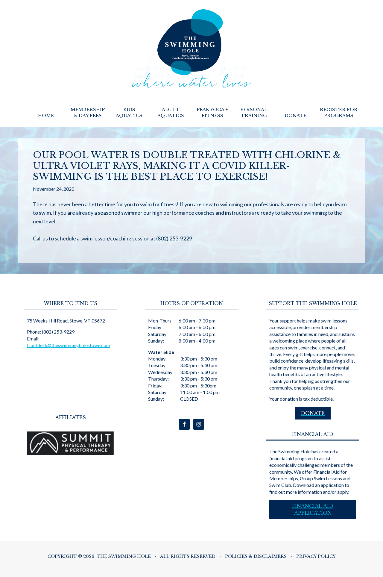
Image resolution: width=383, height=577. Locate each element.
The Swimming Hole (191, 49)
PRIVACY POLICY (316, 556)
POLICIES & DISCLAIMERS (256, 556)
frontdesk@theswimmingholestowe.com (68, 345)
